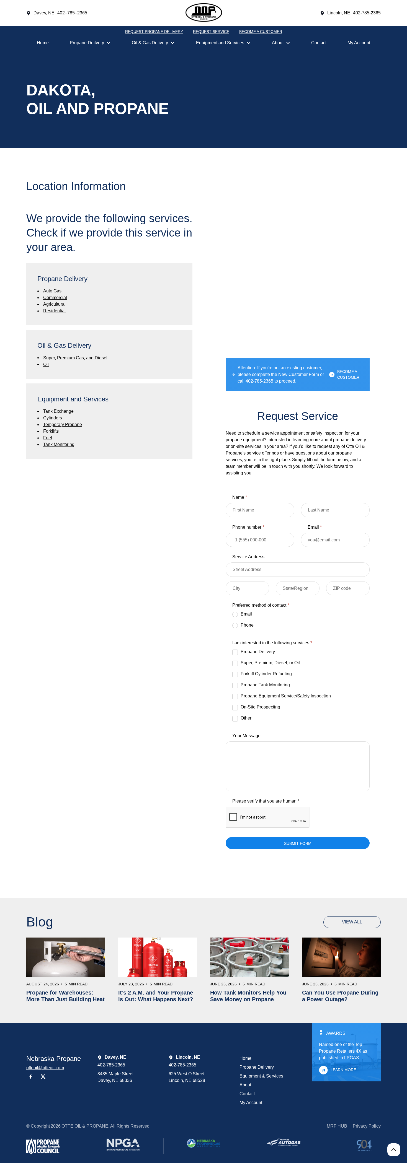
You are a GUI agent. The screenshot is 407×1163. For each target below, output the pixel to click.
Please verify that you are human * (265, 801)
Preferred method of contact (260, 605)
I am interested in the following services (272, 642)
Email (315, 527)
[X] (43, 1076)
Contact (318, 42)
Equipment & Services (261, 1076)
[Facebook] (30, 1076)
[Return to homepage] (203, 13)
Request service (211, 31)
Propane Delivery (256, 1067)
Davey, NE (44, 13)
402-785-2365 (111, 1065)
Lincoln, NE (338, 13)
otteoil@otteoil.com (45, 1067)
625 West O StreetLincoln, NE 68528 (187, 1077)
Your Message (246, 735)
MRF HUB (337, 1126)
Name (239, 497)
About (245, 1084)
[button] (90, 42)
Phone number (248, 527)
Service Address (248, 556)
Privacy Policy (367, 1126)
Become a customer (260, 31)
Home (43, 42)
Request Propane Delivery (154, 31)
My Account (358, 42)
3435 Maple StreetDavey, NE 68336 (115, 1077)
